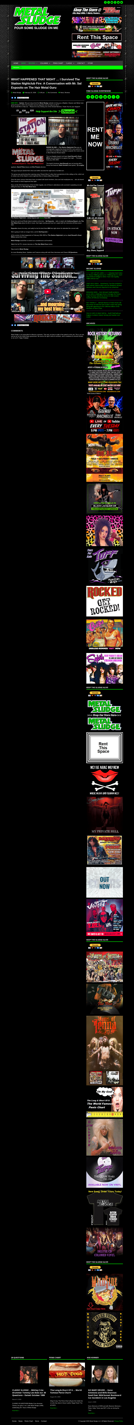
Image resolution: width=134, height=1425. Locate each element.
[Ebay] (113, 97)
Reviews (32, 63)
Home (16, 63)
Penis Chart (58, 63)
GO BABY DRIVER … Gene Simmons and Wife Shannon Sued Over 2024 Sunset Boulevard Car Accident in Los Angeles (104, 1394)
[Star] (121, 2)
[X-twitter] (108, 2)
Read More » (15, 1410)
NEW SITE (14, 103)
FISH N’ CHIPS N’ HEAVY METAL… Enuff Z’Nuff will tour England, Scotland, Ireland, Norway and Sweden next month (103, 315)
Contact (81, 63)
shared (41, 218)
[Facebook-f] (105, 2)
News (23, 63)
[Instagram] (115, 2)
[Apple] (118, 2)
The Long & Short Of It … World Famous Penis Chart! (66, 1391)
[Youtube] (111, 2)
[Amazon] (118, 97)
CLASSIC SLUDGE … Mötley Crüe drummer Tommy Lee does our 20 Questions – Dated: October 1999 (29, 1393)
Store (90, 63)
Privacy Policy (118, 1421)
